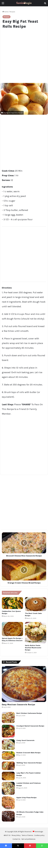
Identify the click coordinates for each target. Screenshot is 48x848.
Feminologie (39, 831)
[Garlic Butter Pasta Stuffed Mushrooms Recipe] (35, 632)
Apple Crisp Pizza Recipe (26, 798)
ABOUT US (7, 835)
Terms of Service (27, 835)
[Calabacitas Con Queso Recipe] (12, 603)
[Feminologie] (24, 3)
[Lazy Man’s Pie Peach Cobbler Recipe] (8, 776)
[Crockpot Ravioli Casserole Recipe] (8, 731)
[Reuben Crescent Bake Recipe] (8, 755)
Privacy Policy (16, 835)
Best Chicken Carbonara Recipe (29, 713)
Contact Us (16, 839)
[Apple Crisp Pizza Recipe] (8, 802)
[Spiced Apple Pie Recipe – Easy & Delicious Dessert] (12, 629)
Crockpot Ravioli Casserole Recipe (30, 726)
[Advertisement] (24, 55)
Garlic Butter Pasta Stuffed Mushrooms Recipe (33, 647)
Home (6, 12)
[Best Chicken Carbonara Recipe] (8, 717)
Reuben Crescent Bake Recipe (28, 753)
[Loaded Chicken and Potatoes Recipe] (8, 788)
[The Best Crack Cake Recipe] (35, 604)
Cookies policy (39, 835)
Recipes (12, 12)
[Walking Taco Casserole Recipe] (8, 766)
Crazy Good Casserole (25, 740)
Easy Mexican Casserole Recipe (18, 704)
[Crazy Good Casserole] (8, 744)
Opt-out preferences (28, 839)
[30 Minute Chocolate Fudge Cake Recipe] (8, 816)
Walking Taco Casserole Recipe (29, 763)
